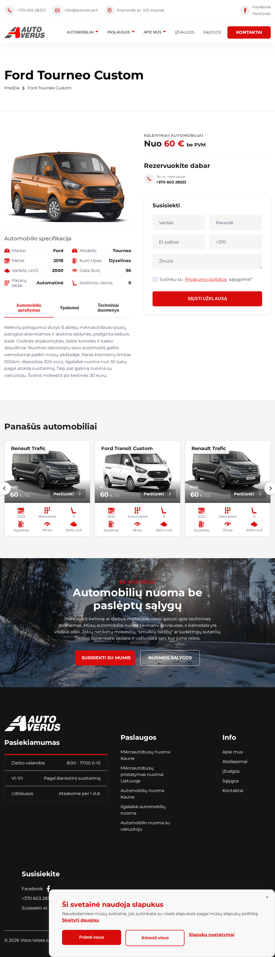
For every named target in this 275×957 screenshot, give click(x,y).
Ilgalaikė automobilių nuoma (143, 810)
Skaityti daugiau (80, 920)
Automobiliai (81, 32)
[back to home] (24, 32)
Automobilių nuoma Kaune (142, 794)
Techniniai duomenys (108, 307)
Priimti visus (91, 937)
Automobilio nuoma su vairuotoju (145, 826)
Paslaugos (119, 32)
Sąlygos (212, 32)
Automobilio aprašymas (28, 307)
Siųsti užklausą (207, 298)
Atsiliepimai (234, 761)
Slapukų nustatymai (211, 934)
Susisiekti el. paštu (41, 908)
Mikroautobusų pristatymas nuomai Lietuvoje (142, 774)
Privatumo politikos (206, 279)
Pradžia (11, 88)
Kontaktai (249, 32)
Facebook (32, 888)
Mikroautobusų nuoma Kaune (145, 755)
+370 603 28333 (38, 898)
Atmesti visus (155, 938)
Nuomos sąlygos (170, 657)
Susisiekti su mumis (106, 657)
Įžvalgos (184, 32)
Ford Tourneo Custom (49, 88)
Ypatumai (69, 307)
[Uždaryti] (267, 897)
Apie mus (153, 32)
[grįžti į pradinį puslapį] (32, 721)
